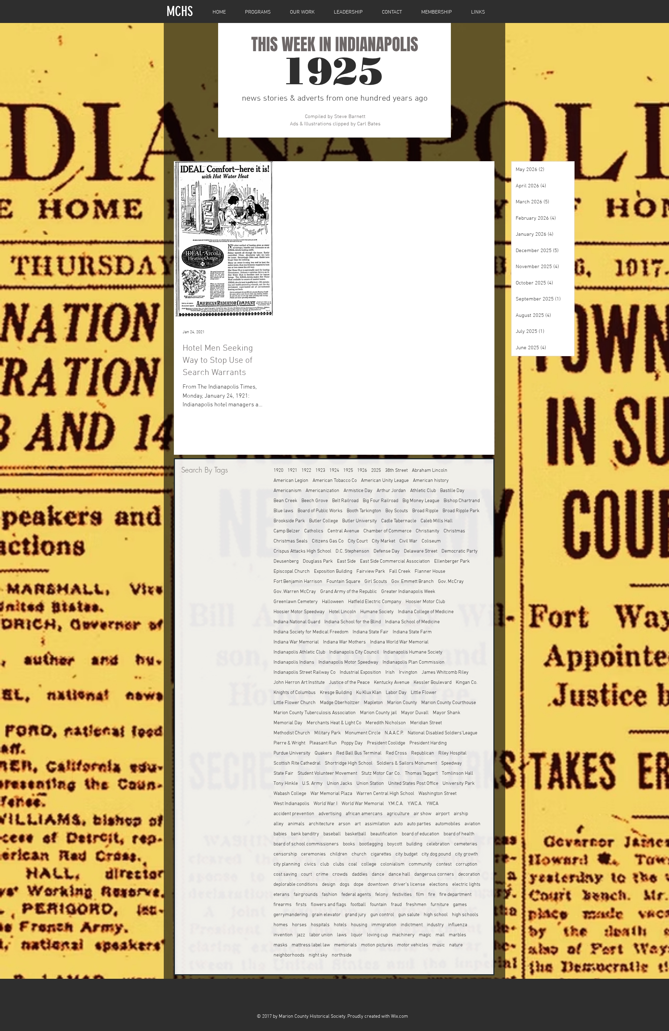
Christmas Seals (291, 541)
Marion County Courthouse (448, 703)
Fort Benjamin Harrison (298, 582)
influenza (457, 925)
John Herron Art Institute (299, 683)
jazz (301, 935)
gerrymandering (291, 915)
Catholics (313, 531)
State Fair (283, 773)
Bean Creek (285, 501)
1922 (306, 471)
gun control (382, 915)
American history (431, 481)
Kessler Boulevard (433, 683)
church (359, 854)
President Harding (428, 743)
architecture (321, 824)
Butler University (359, 521)
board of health (459, 834)
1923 (320, 471)
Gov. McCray (451, 582)
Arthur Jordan (391, 491)
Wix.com (399, 1017)
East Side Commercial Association (395, 561)
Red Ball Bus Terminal (359, 753)
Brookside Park (289, 521)
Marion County (402, 703)
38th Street (396, 471)
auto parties (419, 824)
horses (299, 925)
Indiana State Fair (371, 632)
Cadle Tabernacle (398, 521)
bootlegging (371, 844)
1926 (362, 471)
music (438, 945)
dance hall (399, 874)
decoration (469, 874)
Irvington (408, 672)
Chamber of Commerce (387, 531)
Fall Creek (399, 572)
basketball (355, 834)
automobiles (447, 824)
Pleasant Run (323, 743)
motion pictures (377, 945)
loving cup (377, 935)
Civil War (408, 541)
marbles (457, 935)
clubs (338, 864)
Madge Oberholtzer (340, 703)
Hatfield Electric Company (374, 602)
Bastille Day (452, 491)
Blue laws (283, 511)
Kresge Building (336, 693)
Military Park (327, 733)
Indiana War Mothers (344, 642)
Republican (422, 753)
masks (280, 945)
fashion (329, 895)
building (414, 844)
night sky (318, 955)
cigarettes (381, 854)
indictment (412, 925)
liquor (357, 935)
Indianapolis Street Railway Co (305, 672)
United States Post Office (413, 784)
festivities (402, 895)
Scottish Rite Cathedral (297, 763)
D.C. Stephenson (352, 551)
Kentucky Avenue (391, 683)
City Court (358, 541)
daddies (360, 874)
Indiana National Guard (297, 622)
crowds (340, 874)
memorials (345, 945)
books (349, 844)
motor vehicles (412, 945)
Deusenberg (286, 561)
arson (344, 824)
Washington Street (437, 794)
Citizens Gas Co (328, 541)
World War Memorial (362, 804)
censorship (285, 854)
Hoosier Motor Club (425, 602)
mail (440, 935)
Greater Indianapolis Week (408, 592)
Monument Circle (362, 733)
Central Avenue (343, 531)
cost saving (285, 874)
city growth (466, 854)
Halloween (333, 602)
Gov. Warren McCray (295, 592)
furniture (440, 905)
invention (283, 935)
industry (435, 925)
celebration (438, 844)
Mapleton (373, 703)
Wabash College (290, 794)
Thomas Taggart (421, 773)
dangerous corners (434, 874)
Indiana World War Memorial (399, 642)
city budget (406, 854)
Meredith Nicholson (386, 723)
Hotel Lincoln (342, 612)
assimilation (377, 824)
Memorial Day (288, 723)
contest (444, 864)
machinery (403, 935)
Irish (390, 672)
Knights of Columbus (295, 693)
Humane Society (377, 612)
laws (342, 935)
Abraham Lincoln (429, 471)
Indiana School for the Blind (352, 622)
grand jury (355, 915)
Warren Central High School (385, 794)
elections (438, 885)
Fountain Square (343, 582)
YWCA (432, 804)
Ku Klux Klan (369, 693)
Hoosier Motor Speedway (299, 612)
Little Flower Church (295, 703)
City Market (383, 541)
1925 (348, 471)
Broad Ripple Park (461, 511)
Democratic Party (459, 551)
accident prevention (294, 814)
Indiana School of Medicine (412, 622)
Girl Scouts (375, 582)
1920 (278, 471)
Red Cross (396, 753)
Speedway (451, 763)
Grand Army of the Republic (348, 592)
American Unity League (385, 481)
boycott (394, 844)
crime (322, 874)
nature (456, 945)
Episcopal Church (292, 572)
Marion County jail (378, 713)
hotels (340, 925)
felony (381, 895)
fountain (378, 905)
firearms (283, 905)
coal (352, 864)
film (420, 895)
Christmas (454, 531)
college (368, 864)
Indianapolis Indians (294, 662)
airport (442, 814)
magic (425, 935)
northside (342, 955)
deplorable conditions (296, 885)
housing (359, 925)
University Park (459, 784)
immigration (384, 925)
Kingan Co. (466, 683)
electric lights (466, 885)
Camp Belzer (287, 531)
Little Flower (424, 693)
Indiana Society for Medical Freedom (311, 632)
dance (378, 874)
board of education (420, 834)
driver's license (409, 885)
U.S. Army (312, 784)
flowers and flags (328, 905)
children (338, 854)
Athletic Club (423, 491)
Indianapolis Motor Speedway (348, 662)
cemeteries (465, 844)
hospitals (320, 925)
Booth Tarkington (364, 511)
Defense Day (387, 551)
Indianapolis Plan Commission (414, 662)
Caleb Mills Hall (437, 521)
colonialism (392, 864)
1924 (334, 471)
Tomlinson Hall (457, 773)
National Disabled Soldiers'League (442, 733)
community (420, 864)
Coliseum (431, 541)
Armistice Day (358, 491)
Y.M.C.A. (395, 804)
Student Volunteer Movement (327, 773)
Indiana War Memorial (296, 642)
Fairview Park (370, 572)
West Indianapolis (291, 804)
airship (461, 814)
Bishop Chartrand (462, 501)
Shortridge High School (348, 763)
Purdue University (292, 753)
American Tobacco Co (335, 481)
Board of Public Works (320, 511)
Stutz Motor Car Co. (381, 773)
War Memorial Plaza (331, 794)
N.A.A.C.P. (394, 733)
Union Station (370, 784)
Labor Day (396, 693)
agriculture (398, 814)
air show (422, 814)
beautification (384, 834)
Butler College (323, 521)
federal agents (356, 895)
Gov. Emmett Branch (412, 582)
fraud (396, 905)
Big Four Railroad (380, 501)
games (460, 905)
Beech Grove (314, 501)
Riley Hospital (452, 753)
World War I (325, 804)
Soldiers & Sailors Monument (407, 763)
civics (310, 864)
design (329, 885)
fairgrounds (306, 895)
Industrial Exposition (360, 672)
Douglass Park (318, 561)
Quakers (323, 753)
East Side (346, 561)
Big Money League (420, 501)
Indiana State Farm (412, 632)
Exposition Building (333, 572)
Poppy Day (352, 743)
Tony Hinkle (286, 784)
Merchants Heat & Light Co (334, 723)
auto (398, 824)
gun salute (409, 915)
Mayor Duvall (415, 713)
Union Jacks (339, 784)
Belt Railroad (345, 501)
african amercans (364, 814)
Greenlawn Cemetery (296, 602)
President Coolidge (386, 743)
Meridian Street (426, 723)
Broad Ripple (425, 511)
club (324, 864)
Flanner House (430, 572)
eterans (282, 895)
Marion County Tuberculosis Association (315, 713)
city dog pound (436, 854)
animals (296, 824)
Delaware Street (420, 551)
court (306, 874)
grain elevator (326, 915)
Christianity (427, 531)
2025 (376, 471)
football (358, 905)
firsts (301, 905)
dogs (344, 885)
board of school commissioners (306, 844)
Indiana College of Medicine (426, 612)
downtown (378, 885)
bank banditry (305, 834)
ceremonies (313, 854)
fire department (455, 895)
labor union (321, 935)
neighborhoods (289, 955)
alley (279, 824)
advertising (329, 814)
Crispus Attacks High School (302, 551)
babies (280, 834)
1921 (292, 471)
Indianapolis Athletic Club (299, 652)
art (358, 824)
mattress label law (311, 945)
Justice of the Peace (349, 683)
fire (431, 895)
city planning (287, 864)
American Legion (291, 481)
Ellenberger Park (452, 561)
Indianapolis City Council (354, 652)
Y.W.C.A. (415, 804)
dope (358, 885)
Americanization (322, 491)
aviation (472, 824)
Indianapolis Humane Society (413, 652)
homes (281, 925)
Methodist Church (292, 733)
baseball (332, 834)
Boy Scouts (396, 511)
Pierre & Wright (289, 743)
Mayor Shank (446, 713)
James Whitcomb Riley (445, 672)
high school (436, 915)
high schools (465, 915)
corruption (466, 864)
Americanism (287, 491)
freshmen (416, 905)
